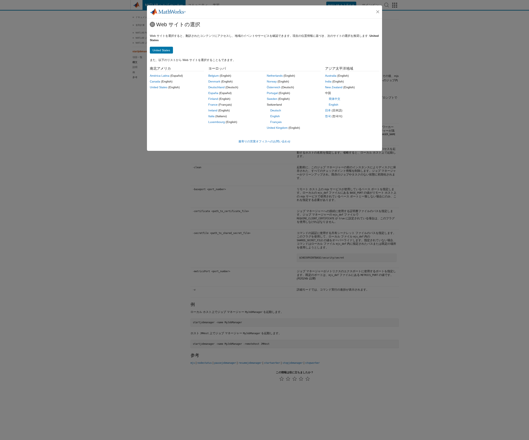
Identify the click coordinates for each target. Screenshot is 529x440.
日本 (328, 110)
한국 (328, 116)
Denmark (214, 81)
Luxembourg (216, 122)
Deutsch (275, 110)
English (275, 116)
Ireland (212, 110)
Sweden (272, 98)
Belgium (213, 75)
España (213, 93)
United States (158, 87)
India (328, 81)
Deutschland (216, 87)
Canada (155, 81)
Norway (272, 81)
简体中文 (334, 98)
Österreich (273, 87)
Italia (211, 116)
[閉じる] (378, 12)
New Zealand (333, 87)
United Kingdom (277, 127)
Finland (213, 98)
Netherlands (275, 75)
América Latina (159, 75)
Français (276, 122)
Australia (330, 75)
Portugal (272, 93)
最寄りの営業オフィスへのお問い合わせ (264, 141)
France (213, 104)
